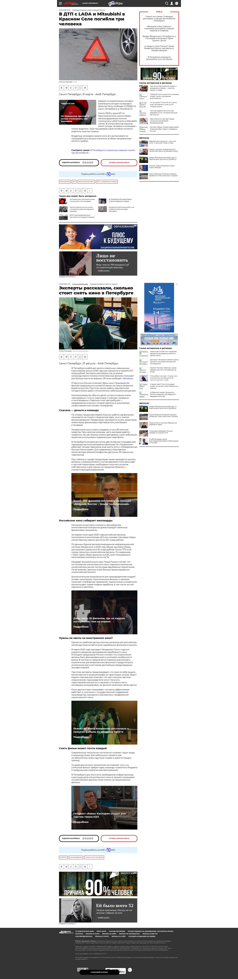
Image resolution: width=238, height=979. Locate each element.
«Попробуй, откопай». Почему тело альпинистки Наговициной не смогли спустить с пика (163, 378)
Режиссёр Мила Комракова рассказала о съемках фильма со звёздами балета (101, 730)
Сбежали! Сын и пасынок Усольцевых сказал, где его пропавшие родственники (164, 96)
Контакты (79, 934)
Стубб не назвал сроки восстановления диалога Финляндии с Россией (163, 441)
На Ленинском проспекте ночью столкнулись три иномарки (82, 200)
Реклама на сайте (109, 934)
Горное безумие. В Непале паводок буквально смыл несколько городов (163, 175)
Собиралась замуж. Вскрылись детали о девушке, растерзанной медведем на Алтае (163, 394)
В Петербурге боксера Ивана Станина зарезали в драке (120, 200)
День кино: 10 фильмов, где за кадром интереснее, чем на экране (99, 620)
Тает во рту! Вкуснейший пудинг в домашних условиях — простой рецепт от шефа (163, 88)
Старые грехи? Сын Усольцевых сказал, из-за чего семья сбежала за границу (164, 386)
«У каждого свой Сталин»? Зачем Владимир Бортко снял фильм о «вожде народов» (159, 48)
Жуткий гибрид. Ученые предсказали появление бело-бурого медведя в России (164, 129)
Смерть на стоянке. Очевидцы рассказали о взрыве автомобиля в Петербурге (159, 18)
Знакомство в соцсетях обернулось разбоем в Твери (163, 424)
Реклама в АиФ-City (150, 934)
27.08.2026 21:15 (64, 284)
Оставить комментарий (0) (119, 162)
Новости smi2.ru (67, 276)
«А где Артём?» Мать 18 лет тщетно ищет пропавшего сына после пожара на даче (163, 104)
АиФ (75, 82)
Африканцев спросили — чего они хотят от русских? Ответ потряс (162, 142)
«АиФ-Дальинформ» (81, 351)
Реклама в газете (92, 934)
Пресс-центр (101, 931)
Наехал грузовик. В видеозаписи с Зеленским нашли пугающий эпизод (163, 150)
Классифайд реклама (83, 936)
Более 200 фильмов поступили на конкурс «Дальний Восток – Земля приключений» (102, 502)
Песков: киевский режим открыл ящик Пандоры (162, 166)
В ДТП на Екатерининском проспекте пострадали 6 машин (82, 216)
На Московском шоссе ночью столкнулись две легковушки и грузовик (82, 209)
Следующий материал (99, 972)
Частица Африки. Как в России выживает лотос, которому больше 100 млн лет (163, 113)
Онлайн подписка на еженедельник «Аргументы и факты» (151, 931)
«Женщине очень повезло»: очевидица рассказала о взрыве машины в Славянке (159, 28)
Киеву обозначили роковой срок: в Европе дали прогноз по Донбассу (162, 158)
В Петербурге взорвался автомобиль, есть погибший (159, 58)
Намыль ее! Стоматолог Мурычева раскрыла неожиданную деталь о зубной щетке (163, 353)
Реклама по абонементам (129, 934)
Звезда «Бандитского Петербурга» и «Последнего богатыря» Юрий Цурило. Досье (159, 38)
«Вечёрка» (127, 378)
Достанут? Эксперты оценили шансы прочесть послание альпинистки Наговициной (164, 362)
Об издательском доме (84, 931)
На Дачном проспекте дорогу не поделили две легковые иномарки (121, 209)
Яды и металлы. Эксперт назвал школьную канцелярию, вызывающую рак (162, 121)
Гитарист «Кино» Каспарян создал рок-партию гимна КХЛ (100, 815)
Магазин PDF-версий (117, 931)
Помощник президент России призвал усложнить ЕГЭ (161, 432)
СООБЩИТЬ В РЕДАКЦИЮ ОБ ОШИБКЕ (141, 936)
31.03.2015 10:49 (64, 10)
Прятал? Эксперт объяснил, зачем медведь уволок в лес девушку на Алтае (163, 370)
